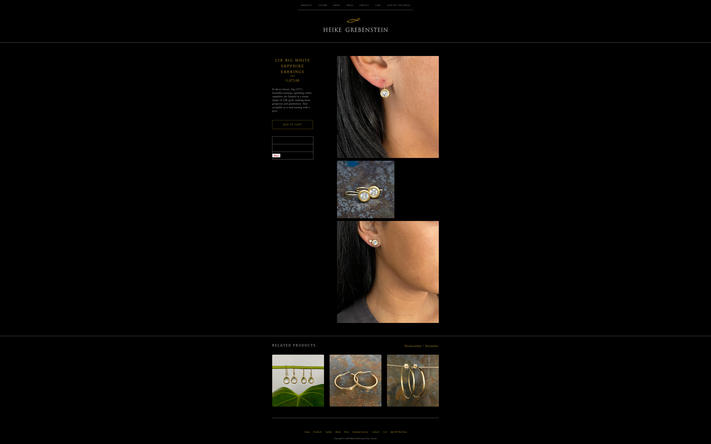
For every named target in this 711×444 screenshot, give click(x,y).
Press (350, 5)
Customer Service (360, 432)
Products (306, 5)
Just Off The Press (398, 432)
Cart (378, 5)
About (336, 5)
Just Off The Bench (398, 5)
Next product (431, 345)
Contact (364, 5)
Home (307, 432)
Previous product (413, 345)
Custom (322, 5)
